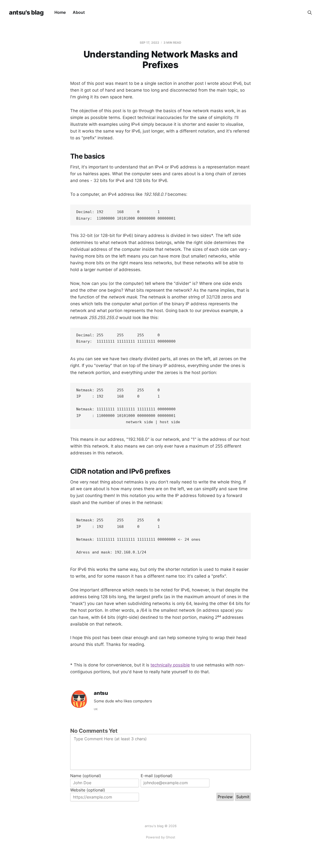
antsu (101, 693)
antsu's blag (26, 13)
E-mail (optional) (157, 775)
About (79, 12)
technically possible (170, 664)
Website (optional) (87, 789)
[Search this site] (309, 12)
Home (60, 12)
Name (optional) (85, 775)
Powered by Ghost (160, 837)
